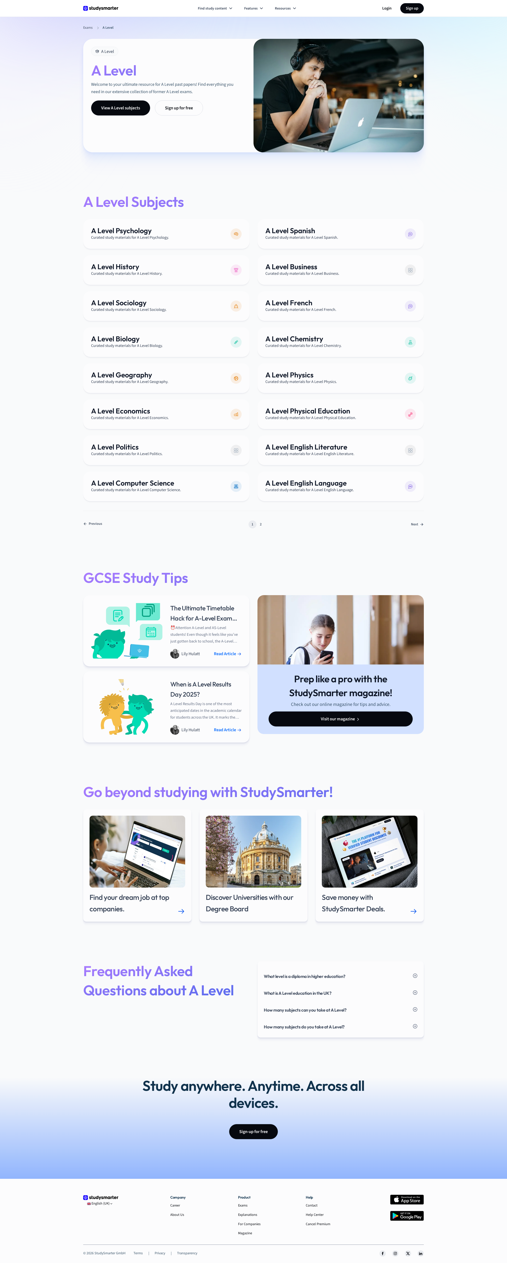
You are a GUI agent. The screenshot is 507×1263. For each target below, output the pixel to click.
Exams (243, 1205)
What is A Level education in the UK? (297, 993)
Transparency (187, 1253)
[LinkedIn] (420, 1253)
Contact (311, 1205)
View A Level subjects (120, 108)
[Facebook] (382, 1253)
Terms (138, 1253)
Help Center (315, 1214)
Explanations (247, 1214)
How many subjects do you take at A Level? (304, 1027)
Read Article (225, 654)
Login (387, 8)
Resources (283, 8)
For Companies (249, 1224)
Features (251, 8)
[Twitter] (408, 1253)
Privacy (160, 1253)
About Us (177, 1214)
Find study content (212, 8)
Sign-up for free (253, 1131)
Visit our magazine (338, 719)
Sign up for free (179, 108)
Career (175, 1205)
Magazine (245, 1233)
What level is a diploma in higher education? (304, 976)
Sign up (412, 8)
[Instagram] (395, 1253)
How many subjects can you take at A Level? (305, 1010)
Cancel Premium (318, 1224)
